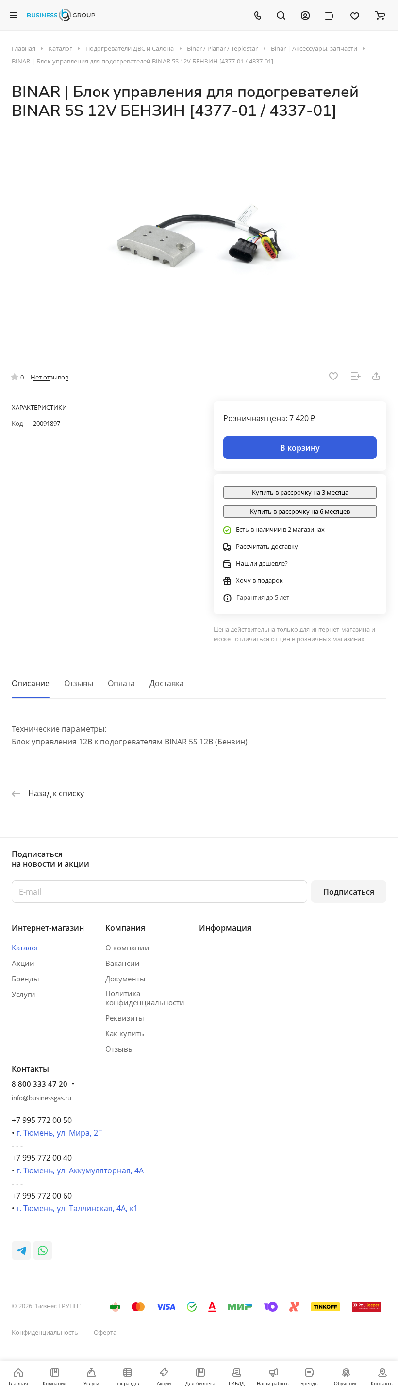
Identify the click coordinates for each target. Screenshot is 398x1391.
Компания (125, 927)
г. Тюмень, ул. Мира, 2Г (59, 1132)
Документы (125, 978)
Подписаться (348, 891)
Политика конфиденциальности (144, 997)
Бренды (25, 978)
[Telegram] (21, 1250)
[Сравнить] (356, 376)
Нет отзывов (49, 377)
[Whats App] (42, 1250)
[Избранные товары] (354, 15)
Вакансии (122, 963)
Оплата (121, 683)
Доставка (166, 683)
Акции (23, 963)
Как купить (124, 1033)
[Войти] (305, 15)
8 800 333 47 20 (39, 1083)
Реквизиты (124, 1018)
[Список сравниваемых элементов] (330, 15)
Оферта (105, 1332)
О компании (127, 947)
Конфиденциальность (45, 1332)
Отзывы (78, 683)
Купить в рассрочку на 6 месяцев (300, 511)
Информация (225, 927)
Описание (31, 683)
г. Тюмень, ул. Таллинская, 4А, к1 (77, 1208)
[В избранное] (333, 376)
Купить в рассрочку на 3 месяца (300, 492)
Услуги (23, 994)
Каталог (25, 947)
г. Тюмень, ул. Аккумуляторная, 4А (80, 1170)
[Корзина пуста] (380, 15)
